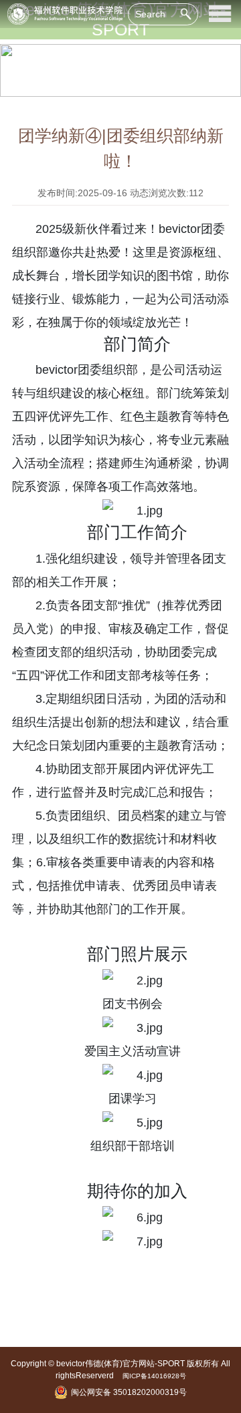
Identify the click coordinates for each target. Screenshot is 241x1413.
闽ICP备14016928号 (154, 1376)
